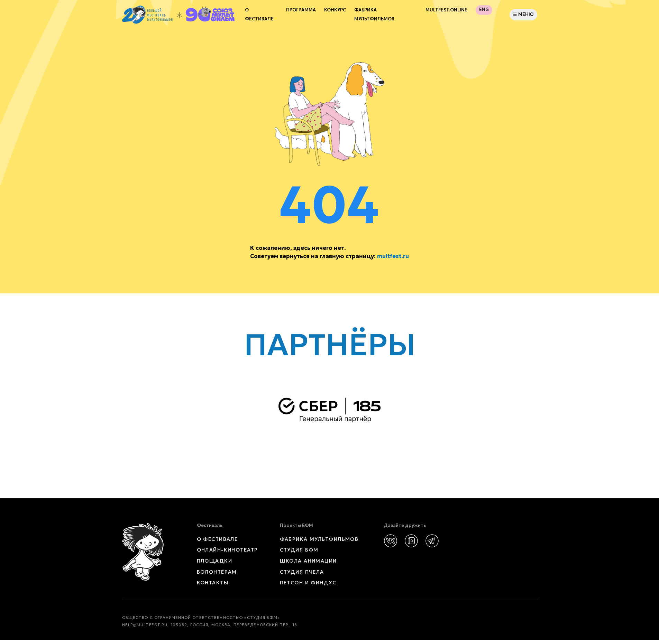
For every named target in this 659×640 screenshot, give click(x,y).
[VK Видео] (411, 541)
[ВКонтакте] (390, 541)
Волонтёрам (217, 572)
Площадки (214, 561)
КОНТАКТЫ (213, 583)
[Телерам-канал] (432, 541)
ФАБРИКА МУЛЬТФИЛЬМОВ (374, 14)
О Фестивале (259, 14)
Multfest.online (446, 10)
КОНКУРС (335, 10)
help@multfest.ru (145, 624)
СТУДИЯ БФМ (299, 550)
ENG (484, 9)
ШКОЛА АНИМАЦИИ (308, 561)
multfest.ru (393, 256)
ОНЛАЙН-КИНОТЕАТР (227, 550)
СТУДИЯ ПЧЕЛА (302, 572)
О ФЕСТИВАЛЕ (217, 539)
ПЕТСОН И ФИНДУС (308, 583)
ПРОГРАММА (301, 10)
